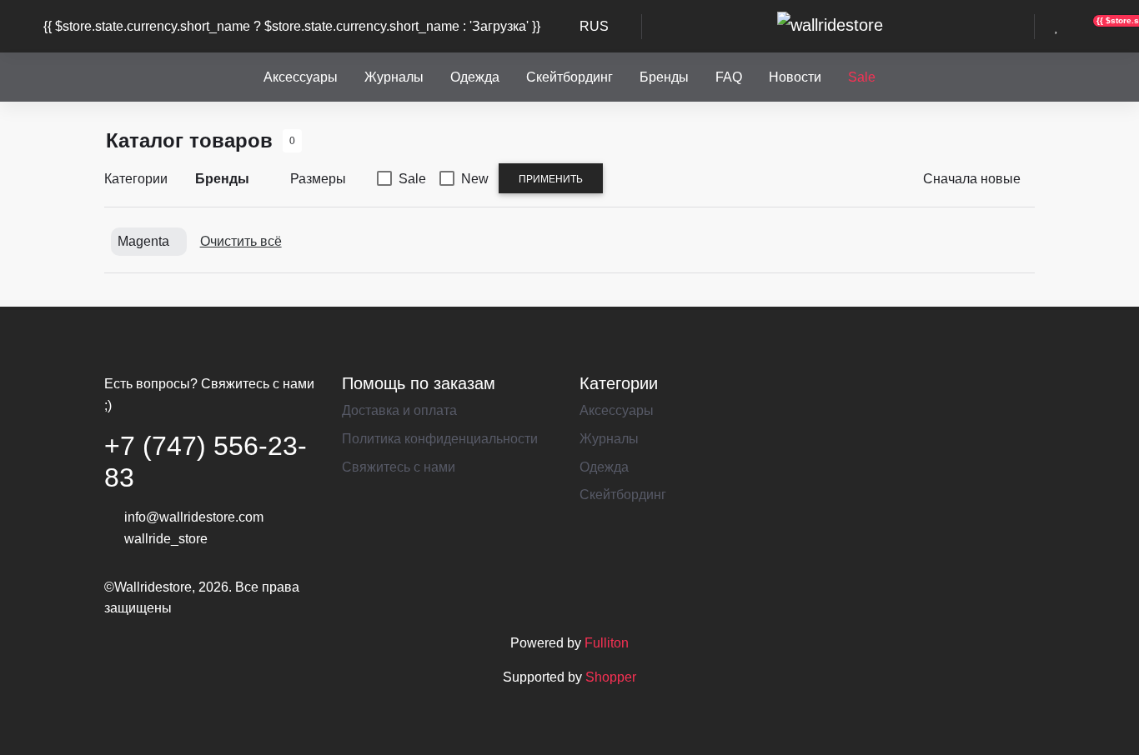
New (475, 179)
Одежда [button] (474, 77)
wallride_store (166, 539)
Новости (795, 77)
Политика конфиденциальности (440, 439)
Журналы (609, 439)
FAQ (728, 77)
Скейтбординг (623, 495)
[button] (667, 26)
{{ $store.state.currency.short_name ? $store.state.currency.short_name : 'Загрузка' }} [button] (291, 26)
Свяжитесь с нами (398, 467)
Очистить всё (241, 241)
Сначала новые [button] (972, 179)
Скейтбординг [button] (569, 77)
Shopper (610, 677)
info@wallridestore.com (193, 517)
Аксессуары (617, 410)
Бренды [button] (664, 77)
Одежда (604, 467)
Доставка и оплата (399, 410)
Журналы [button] (394, 77)
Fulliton (607, 643)
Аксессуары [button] (300, 77)
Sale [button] (862, 77)
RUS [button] (594, 26)
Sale (412, 179)
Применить (551, 179)
